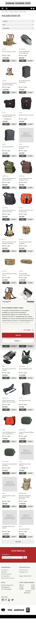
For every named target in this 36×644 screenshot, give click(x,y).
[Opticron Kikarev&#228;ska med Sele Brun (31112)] (26, 167)
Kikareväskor (23, 11)
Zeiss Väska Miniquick (24, 529)
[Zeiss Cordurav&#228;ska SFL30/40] (26, 135)
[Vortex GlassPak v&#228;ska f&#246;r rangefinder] (26, 230)
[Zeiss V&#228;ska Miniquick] (26, 517)
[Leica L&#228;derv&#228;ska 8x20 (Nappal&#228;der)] (26, 71)
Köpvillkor (4, 572)
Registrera (6, 554)
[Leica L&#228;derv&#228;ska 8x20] (9, 135)
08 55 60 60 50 (23, 570)
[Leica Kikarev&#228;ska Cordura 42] (26, 103)
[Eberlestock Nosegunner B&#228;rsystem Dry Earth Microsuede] (26, 484)
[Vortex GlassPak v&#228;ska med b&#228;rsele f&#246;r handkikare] (9, 230)
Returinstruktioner (6, 574)
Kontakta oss (5, 570)
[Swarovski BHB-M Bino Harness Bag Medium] (26, 293)
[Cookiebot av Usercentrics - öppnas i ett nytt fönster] (26, 302)
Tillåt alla (18, 335)
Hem (3, 11)
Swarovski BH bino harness (25, 368)
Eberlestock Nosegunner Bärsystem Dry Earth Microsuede (25, 497)
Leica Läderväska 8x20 (7, 146)
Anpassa (17, 340)
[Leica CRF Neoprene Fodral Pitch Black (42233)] (9, 103)
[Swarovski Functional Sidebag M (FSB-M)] (9, 452)
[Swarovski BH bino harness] (26, 357)
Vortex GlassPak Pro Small (8, 51)
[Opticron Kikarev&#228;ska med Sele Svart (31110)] (9, 198)
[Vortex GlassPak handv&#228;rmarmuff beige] (26, 262)
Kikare (6, 11)
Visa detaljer (27, 330)
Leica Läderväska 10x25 (25, 400)
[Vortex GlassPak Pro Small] (9, 40)
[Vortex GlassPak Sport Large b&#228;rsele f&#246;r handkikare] (9, 293)
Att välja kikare (5, 576)
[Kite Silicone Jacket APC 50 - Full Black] (9, 357)
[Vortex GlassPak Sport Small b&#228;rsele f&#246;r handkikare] (9, 71)
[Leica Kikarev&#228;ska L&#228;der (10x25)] (26, 452)
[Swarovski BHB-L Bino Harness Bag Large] (26, 40)
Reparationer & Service (7, 578)
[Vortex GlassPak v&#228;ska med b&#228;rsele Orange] (26, 198)
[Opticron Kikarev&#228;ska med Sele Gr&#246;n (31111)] (9, 167)
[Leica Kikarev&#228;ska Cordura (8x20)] (9, 484)
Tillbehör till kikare (14, 11)
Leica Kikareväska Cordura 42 (26, 115)
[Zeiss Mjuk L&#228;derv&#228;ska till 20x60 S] (9, 517)
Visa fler (18, 541)
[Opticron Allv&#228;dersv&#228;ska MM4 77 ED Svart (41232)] (9, 389)
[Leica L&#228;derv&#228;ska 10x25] (26, 389)
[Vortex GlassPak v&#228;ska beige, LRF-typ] (9, 262)
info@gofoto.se (23, 572)
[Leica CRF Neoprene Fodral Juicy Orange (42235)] (9, 420)
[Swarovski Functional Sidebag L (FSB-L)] (26, 420)
